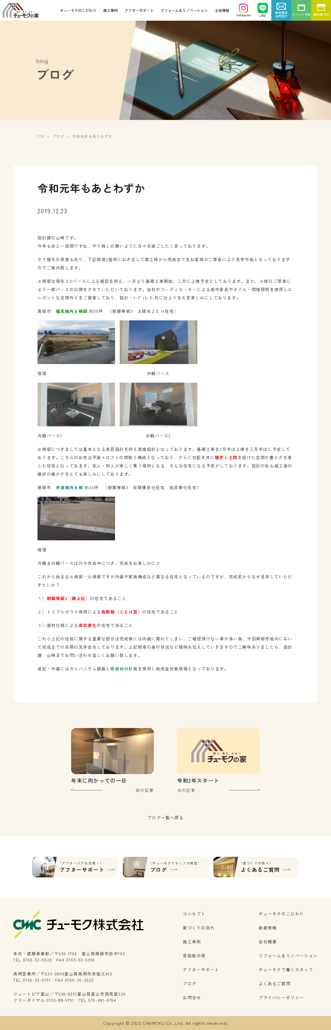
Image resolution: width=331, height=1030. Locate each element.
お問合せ (192, 997)
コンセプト (194, 914)
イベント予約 (301, 14)
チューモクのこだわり (78, 10)
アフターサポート (139, 10)
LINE (262, 15)
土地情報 (222, 10)
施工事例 (110, 10)
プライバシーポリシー (281, 997)
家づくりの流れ (199, 928)
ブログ (190, 983)
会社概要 (268, 941)
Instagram (243, 15)
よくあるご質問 (274, 983)
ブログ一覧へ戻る (165, 817)
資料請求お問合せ (281, 14)
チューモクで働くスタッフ (286, 969)
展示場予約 (321, 14)
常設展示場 (194, 955)
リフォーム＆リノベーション (184, 10)
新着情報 (268, 928)
